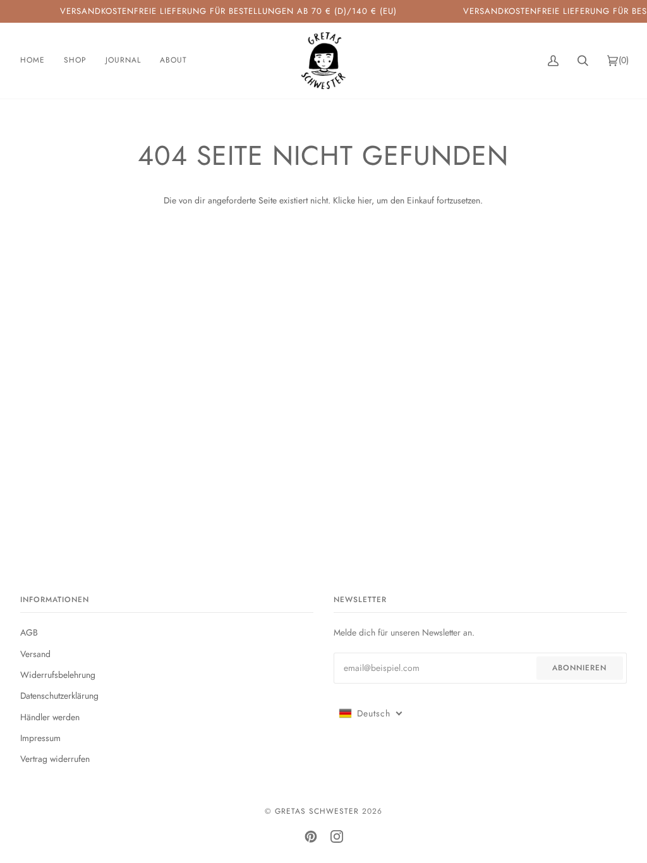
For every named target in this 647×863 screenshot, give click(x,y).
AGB (29, 632)
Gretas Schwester (317, 811)
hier (365, 200)
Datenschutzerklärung (59, 695)
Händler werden (50, 717)
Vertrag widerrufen (55, 758)
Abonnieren (579, 667)
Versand (35, 654)
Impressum (40, 738)
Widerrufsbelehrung (57, 674)
